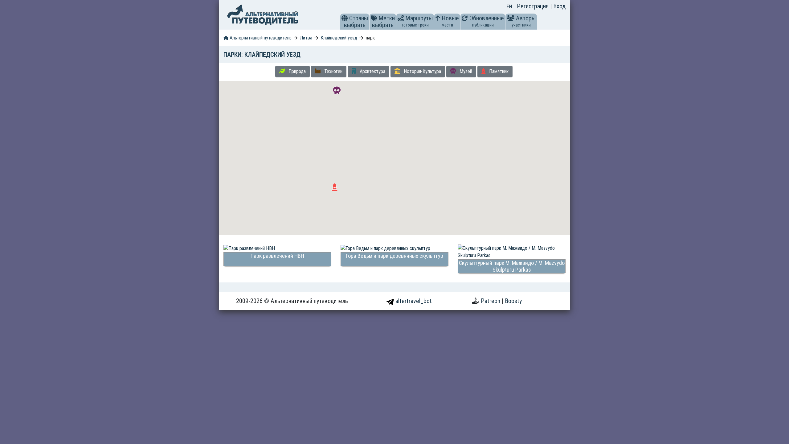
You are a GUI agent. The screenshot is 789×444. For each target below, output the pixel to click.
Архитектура (371, 71)
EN (509, 7)
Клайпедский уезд (339, 38)
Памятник (498, 71)
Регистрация (533, 6)
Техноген (332, 71)
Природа (296, 71)
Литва (306, 38)
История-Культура (422, 71)
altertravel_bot (413, 301)
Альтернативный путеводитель (260, 38)
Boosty (513, 301)
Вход (559, 6)
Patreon (491, 301)
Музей (465, 71)
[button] (344, 18)
